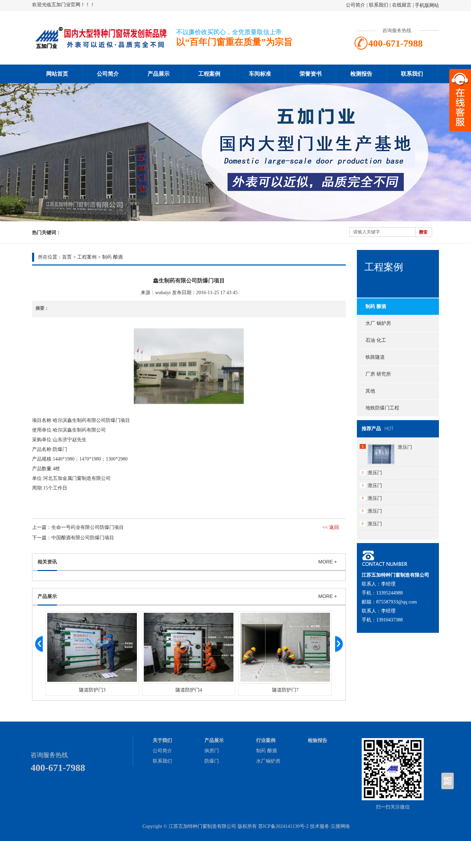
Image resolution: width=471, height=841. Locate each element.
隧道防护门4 (189, 690)
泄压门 (405, 447)
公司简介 (355, 5)
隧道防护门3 (92, 690)
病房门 (211, 750)
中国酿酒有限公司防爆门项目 (82, 537)
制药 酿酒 (112, 257)
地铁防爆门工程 (382, 407)
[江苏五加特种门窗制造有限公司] (101, 47)
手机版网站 (427, 5)
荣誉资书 (311, 74)
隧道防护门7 (285, 690)
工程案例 (209, 74)
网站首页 (57, 74)
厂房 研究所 (378, 374)
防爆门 (211, 761)
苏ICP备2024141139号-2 (283, 826)
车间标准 (260, 74)
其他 (370, 391)
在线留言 (401, 5)
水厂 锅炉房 (378, 323)
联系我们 (378, 5)
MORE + (327, 561)
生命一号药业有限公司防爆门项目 (87, 527)
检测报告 (361, 74)
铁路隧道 (375, 357)
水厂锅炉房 (268, 761)
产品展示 (159, 74)
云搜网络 (340, 826)
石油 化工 (375, 340)
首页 (67, 257)
